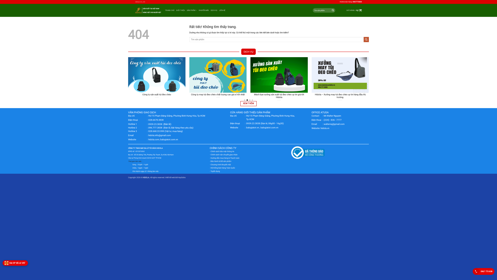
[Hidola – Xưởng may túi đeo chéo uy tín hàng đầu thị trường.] (133, 75)
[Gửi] (333, 10)
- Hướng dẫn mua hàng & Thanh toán (224, 158)
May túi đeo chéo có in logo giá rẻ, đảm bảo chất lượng (317, 94)
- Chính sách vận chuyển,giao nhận (223, 155)
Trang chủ (169, 10)
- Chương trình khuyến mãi (220, 165)
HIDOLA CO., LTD (140, 2)
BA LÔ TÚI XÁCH (150, 148)
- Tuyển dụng (215, 171)
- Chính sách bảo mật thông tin (222, 151)
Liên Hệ (222, 10)
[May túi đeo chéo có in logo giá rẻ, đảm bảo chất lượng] (317, 75)
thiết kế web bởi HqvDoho (175, 177)
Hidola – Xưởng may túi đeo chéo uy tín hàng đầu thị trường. (133, 96)
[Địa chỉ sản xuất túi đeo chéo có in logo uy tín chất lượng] (195, 75)
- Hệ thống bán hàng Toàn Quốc (222, 168)
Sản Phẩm (191, 10)
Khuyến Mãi (204, 10)
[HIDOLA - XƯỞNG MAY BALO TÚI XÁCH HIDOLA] (148, 10)
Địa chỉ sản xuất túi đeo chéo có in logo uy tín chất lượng (195, 94)
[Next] (369, 79)
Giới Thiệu (180, 10)
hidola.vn (325, 128)
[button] (354, 10)
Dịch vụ (214, 10)
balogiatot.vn (252, 127)
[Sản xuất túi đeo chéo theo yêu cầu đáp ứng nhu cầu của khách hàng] (256, 75)
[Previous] (128, 79)
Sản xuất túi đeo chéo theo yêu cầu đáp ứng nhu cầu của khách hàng (256, 96)
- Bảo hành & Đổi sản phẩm (220, 161)
